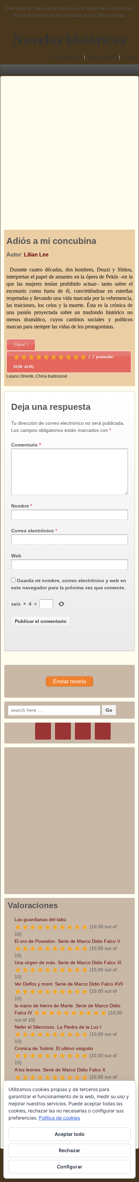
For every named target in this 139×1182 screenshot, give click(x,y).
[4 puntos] (38, 357)
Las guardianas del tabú (40, 919)
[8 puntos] (68, 357)
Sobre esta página (102, 57)
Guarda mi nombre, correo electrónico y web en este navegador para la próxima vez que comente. (68, 584)
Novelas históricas (69, 39)
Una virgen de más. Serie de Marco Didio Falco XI (68, 962)
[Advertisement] (69, 146)
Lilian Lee (36, 255)
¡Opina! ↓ (21, 344)
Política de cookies (59, 1118)
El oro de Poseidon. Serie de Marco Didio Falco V (67, 941)
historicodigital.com (66, 57)
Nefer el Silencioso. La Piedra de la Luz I (58, 1027)
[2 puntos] (24, 357)
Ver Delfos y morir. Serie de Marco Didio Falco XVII (69, 984)
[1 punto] (16, 357)
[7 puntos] (61, 357)
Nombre (20, 506)
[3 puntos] (31, 357)
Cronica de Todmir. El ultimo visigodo (54, 1048)
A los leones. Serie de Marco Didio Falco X (60, 1069)
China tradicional (51, 376)
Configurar (69, 1166)
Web (16, 555)
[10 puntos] (83, 357)
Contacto (129, 57)
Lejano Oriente (20, 376)
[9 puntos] (76, 357)
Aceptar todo (70, 1134)
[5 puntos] (46, 357)
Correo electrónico (32, 530)
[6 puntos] (53, 357)
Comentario (26, 444)
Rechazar (69, 1150)
